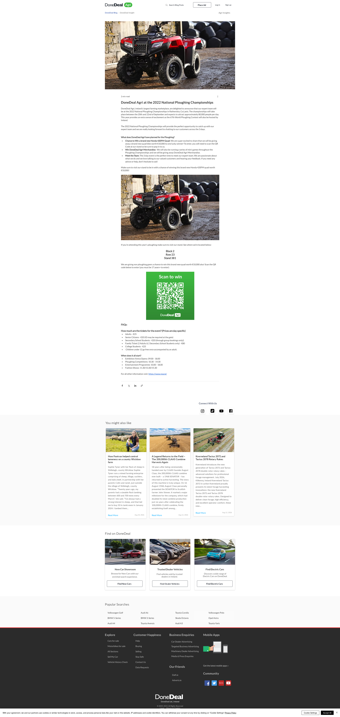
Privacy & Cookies (173, 708)
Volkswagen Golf (115, 612)
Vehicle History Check (118, 662)
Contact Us (140, 662)
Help (137, 641)
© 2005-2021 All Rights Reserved (170, 706)
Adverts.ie (176, 680)
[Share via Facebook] (122, 385)
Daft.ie (175, 675)
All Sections (113, 651)
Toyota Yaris (214, 623)
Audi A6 (144, 612)
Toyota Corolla (182, 612)
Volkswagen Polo (216, 612)
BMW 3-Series (147, 618)
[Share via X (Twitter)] (129, 385)
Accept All (327, 712)
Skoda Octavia (181, 618)
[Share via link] (142, 385)
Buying (138, 646)
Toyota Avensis (147, 623)
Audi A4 (111, 623)
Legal (163, 708)
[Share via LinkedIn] (135, 385)
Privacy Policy (230, 712)
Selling (138, 651)
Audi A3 (179, 623)
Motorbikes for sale (116, 646)
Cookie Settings (310, 712)
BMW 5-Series (114, 618)
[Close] (336, 713)
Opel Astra (213, 618)
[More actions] (217, 96)
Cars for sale (113, 641)
